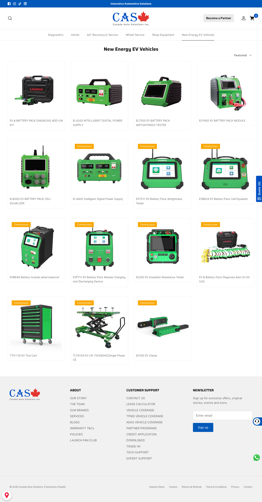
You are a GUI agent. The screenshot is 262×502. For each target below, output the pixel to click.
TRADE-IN (133, 446)
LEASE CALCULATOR (140, 404)
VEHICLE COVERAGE (140, 410)
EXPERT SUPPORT (139, 458)
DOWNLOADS (135, 440)
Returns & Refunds (192, 486)
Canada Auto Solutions (30, 486)
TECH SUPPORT (137, 452)
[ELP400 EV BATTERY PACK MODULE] (225, 90)
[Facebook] (9, 3)
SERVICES (77, 416)
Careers (173, 486)
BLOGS (75, 422)
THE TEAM (77, 404)
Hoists (75, 35)
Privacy (235, 486)
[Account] (243, 18)
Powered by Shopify (55, 486)
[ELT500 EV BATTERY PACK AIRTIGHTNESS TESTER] (162, 90)
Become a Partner (218, 18)
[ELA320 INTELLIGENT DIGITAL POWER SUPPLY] (99, 90)
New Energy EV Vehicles (198, 35)
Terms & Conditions (216, 486)
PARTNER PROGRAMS (141, 428)
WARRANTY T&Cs (82, 428)
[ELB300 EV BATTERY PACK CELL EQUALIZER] (36, 168)
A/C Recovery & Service (102, 35)
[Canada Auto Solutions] (131, 18)
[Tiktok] (19, 3)
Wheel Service (135, 35)
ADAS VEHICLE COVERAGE (144, 422)
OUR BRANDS (79, 410)
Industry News (157, 486)
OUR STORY (78, 398)
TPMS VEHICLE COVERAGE (144, 416)
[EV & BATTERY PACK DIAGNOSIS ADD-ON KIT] (36, 90)
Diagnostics (55, 35)
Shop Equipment (163, 35)
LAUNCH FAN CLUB (83, 440)
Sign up (203, 427)
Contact (248, 486)
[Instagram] (14, 3)
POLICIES (76, 434)
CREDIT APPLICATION (141, 434)
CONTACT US (135, 398)
